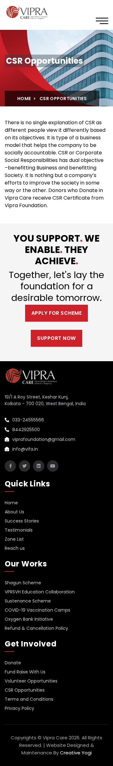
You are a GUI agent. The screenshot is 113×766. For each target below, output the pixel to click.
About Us (14, 512)
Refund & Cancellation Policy (36, 628)
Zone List (14, 539)
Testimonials (19, 530)
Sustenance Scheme (28, 601)
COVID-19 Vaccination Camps (37, 610)
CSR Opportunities (25, 690)
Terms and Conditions (29, 699)
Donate (13, 663)
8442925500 (25, 429)
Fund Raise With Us (25, 672)
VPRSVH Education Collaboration (40, 592)
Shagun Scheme (23, 583)
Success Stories (22, 521)
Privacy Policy (19, 708)
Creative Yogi (76, 752)
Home (24, 98)
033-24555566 (27, 420)
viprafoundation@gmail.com (43, 439)
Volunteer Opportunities (31, 681)
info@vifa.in (24, 449)
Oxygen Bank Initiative (29, 619)
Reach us (15, 548)
